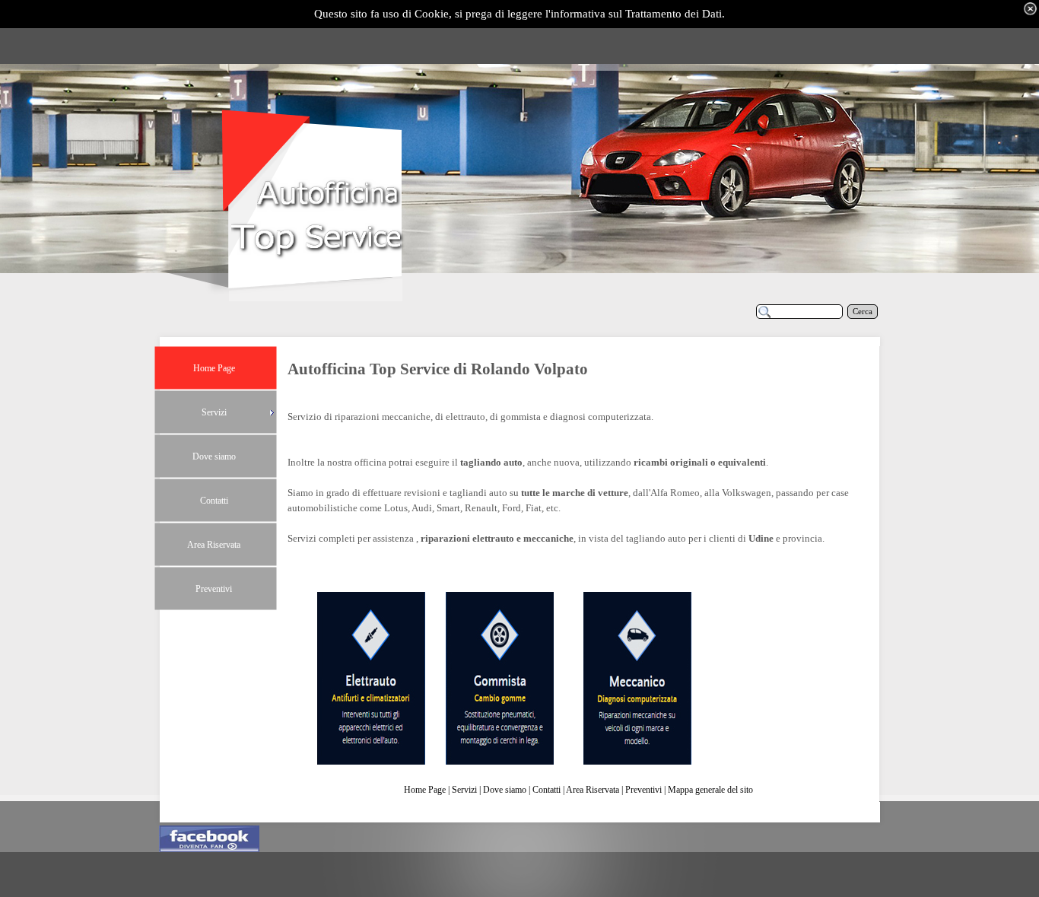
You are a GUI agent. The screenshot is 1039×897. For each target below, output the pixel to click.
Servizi (464, 789)
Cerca (862, 311)
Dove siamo (504, 789)
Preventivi (643, 789)
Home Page (425, 789)
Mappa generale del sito (710, 789)
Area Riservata (592, 789)
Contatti (546, 789)
